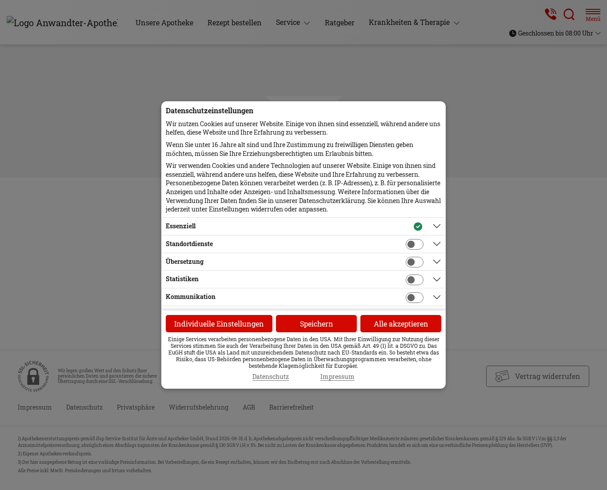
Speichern (316, 323)
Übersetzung (185, 261)
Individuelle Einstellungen (219, 323)
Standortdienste (189, 243)
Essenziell (181, 226)
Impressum (337, 377)
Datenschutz (270, 377)
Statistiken (182, 279)
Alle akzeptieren (401, 323)
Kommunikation (191, 296)
